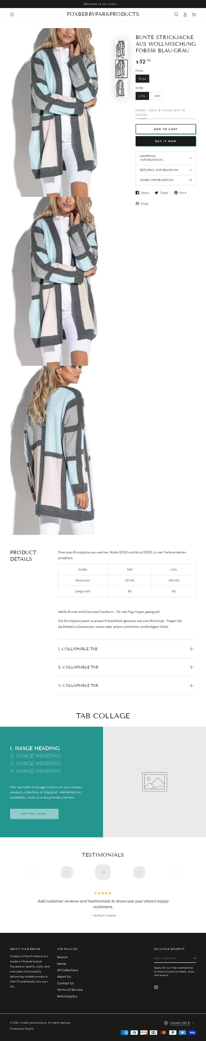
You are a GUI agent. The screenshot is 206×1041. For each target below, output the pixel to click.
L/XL (142, 96)
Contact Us (65, 983)
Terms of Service (70, 990)
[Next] (174, 872)
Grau (142, 78)
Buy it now (165, 141)
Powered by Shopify (22, 1028)
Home (61, 964)
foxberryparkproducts (33, 1022)
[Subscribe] (194, 958)
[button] (176, 14)
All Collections (67, 970)
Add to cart (166, 129)
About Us (64, 976)
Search (62, 957)
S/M (157, 96)
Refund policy (67, 996)
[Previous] (32, 872)
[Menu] (12, 14)
